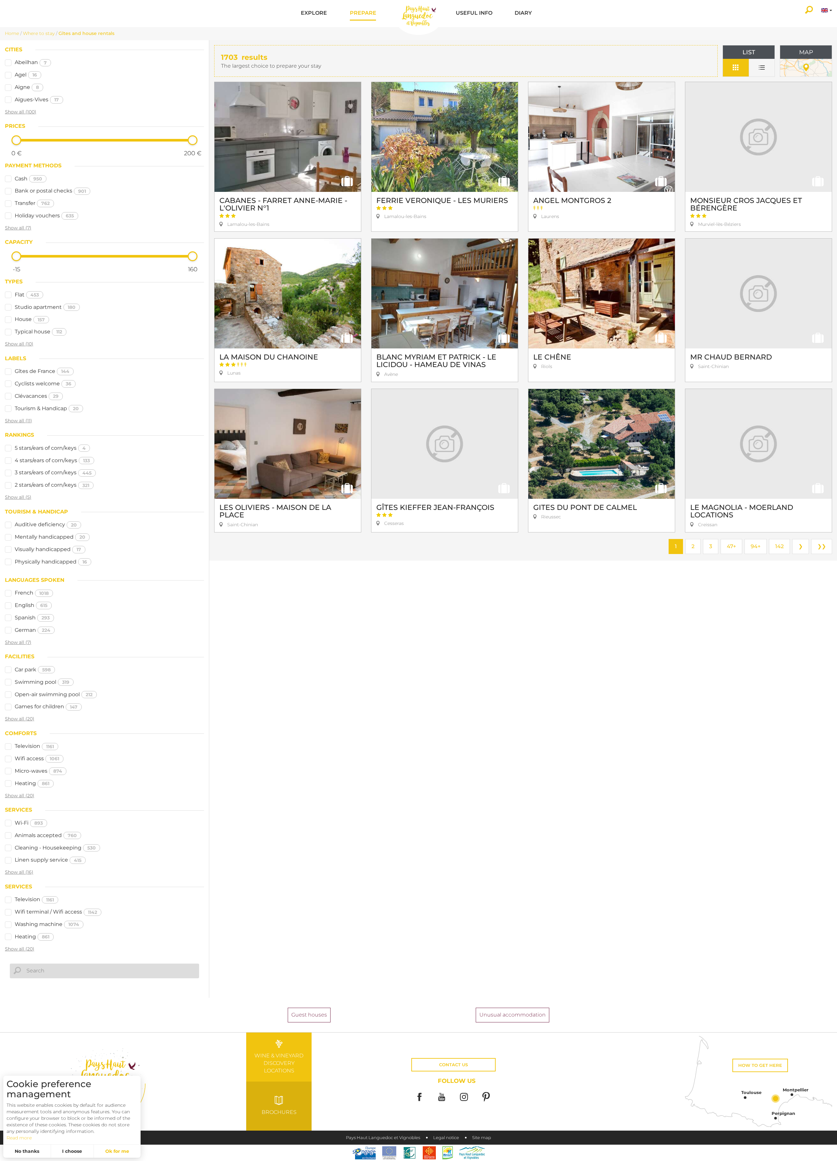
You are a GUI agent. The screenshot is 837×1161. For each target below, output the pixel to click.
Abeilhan (31, 62)
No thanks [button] (27, 1151)
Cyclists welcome (43, 383)
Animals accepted (46, 835)
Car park (33, 669)
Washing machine (47, 924)
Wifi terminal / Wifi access (56, 912)
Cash (28, 179)
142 (779, 546)
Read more (19, 1138)
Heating (32, 783)
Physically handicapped (51, 562)
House (30, 319)
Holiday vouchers (44, 215)
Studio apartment (45, 307)
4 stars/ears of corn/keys (52, 460)
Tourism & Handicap (47, 408)
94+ (755, 546)
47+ (731, 546)
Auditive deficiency (46, 524)
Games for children (46, 706)
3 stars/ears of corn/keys (53, 472)
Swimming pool (42, 682)
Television (34, 746)
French (32, 593)
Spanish (32, 617)
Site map (481, 1137)
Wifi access (37, 758)
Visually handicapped (48, 549)
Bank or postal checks (50, 191)
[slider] (16, 140)
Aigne (27, 87)
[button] (313, 13)
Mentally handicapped (50, 537)
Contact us (453, 1064)
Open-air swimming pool (54, 694)
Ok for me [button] (117, 1151)
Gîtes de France (42, 371)
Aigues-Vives (37, 99)
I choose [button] (72, 1151)
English (31, 605)
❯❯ (821, 546)
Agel (26, 75)
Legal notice (446, 1137)
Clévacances (37, 396)
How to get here (760, 1065)
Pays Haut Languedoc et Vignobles (383, 1137)
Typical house (38, 331)
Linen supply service (48, 860)
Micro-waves (38, 771)
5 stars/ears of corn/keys (50, 448)
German (32, 630)
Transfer (32, 203)
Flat (27, 295)
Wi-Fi (29, 823)
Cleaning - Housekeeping (55, 848)
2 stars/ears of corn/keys (52, 485)
